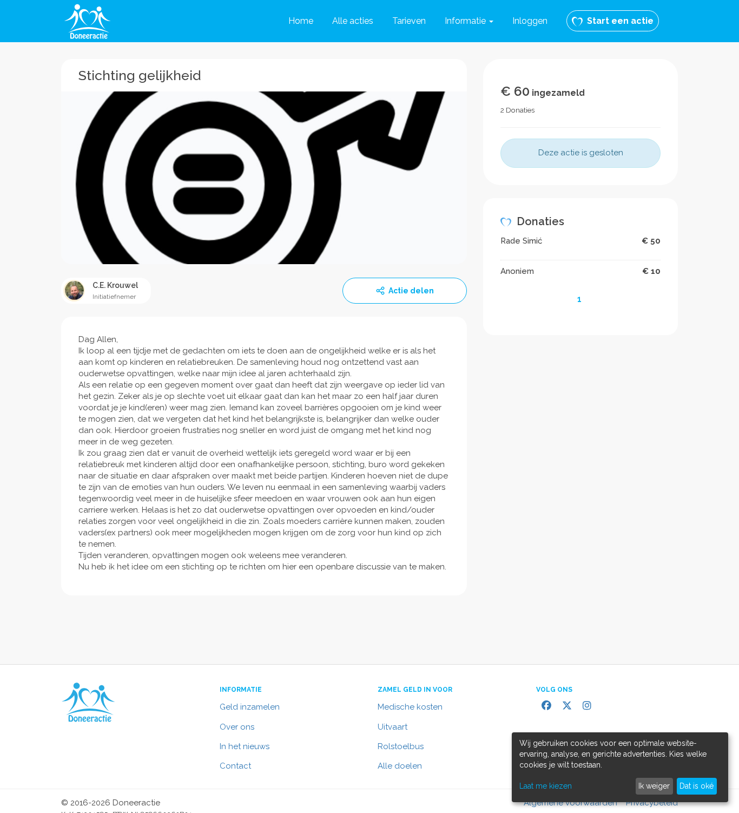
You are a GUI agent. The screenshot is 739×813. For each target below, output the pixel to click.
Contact (235, 766)
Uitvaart (392, 727)
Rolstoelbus (401, 746)
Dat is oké (696, 786)
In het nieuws (244, 746)
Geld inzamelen (250, 707)
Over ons (237, 727)
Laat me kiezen (545, 786)
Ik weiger (654, 786)
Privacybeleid (652, 803)
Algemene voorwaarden (570, 803)
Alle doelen (400, 766)
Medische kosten (410, 707)
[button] (469, 21)
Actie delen (411, 290)
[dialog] (620, 767)
